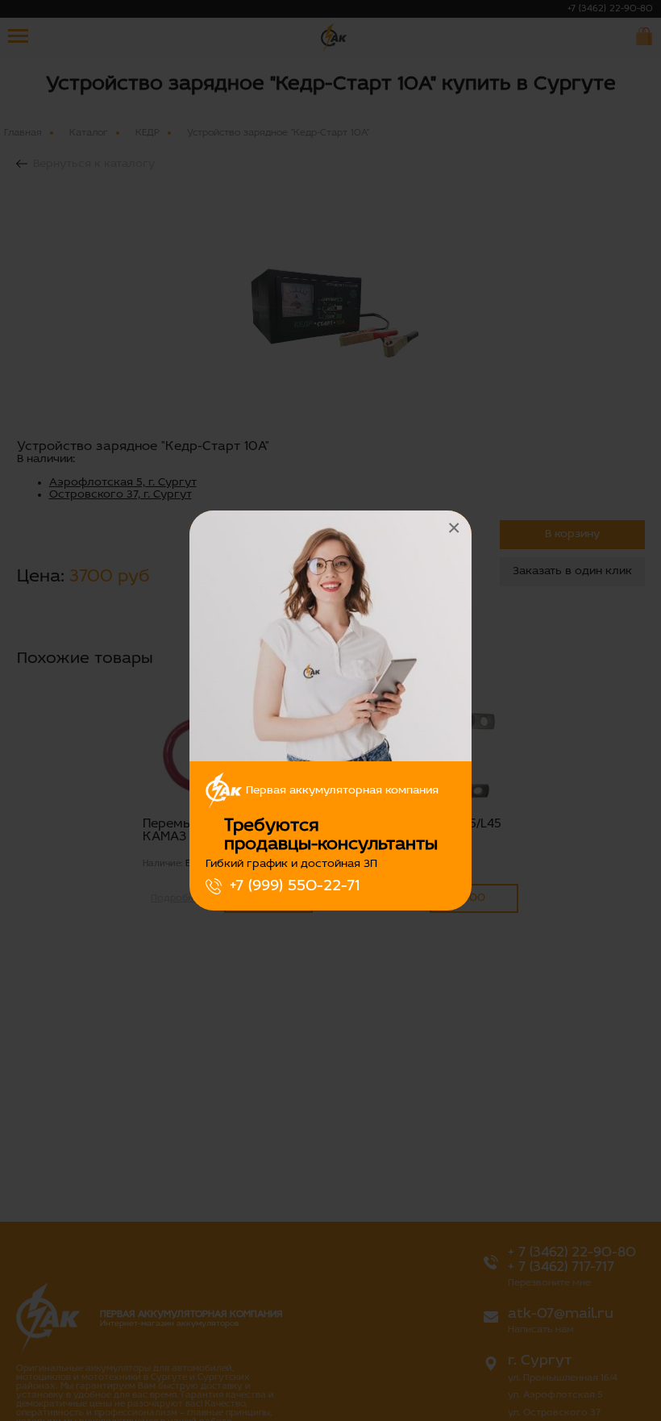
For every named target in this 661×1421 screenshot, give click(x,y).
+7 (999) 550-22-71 (295, 886)
